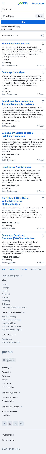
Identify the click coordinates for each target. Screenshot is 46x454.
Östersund (6, 294)
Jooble (17, 449)
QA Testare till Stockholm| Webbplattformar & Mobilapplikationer (15, 201)
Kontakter (6, 376)
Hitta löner (6, 415)
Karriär (4, 379)
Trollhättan (6, 304)
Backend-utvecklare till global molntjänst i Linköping (17, 134)
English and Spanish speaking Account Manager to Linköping (18, 102)
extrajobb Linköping (9, 323)
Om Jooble (6, 372)
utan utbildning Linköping (11, 326)
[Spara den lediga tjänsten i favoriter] (43, 43)
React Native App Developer (16, 167)
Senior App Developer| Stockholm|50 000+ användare (18, 237)
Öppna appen (38, 3)
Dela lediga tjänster (10, 397)
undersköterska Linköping (11, 320)
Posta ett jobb (8, 401)
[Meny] (3, 3)
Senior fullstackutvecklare (16, 43)
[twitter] (15, 423)
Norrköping (6, 301)
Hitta (23, 22)
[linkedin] (21, 423)
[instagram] (10, 423)
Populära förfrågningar (11, 276)
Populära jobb (7, 339)
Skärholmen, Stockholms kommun (14, 307)
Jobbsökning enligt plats (11, 342)
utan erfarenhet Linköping (11, 330)
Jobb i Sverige (8, 387)
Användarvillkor (8, 435)
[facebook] (4, 423)
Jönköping (6, 297)
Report (41, 65)
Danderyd (5, 288)
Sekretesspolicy (8, 440)
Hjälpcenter (6, 383)
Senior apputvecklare (13, 72)
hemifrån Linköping (9, 317)
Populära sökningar (9, 411)
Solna (4, 284)
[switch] (42, 35)
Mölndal (5, 291)
